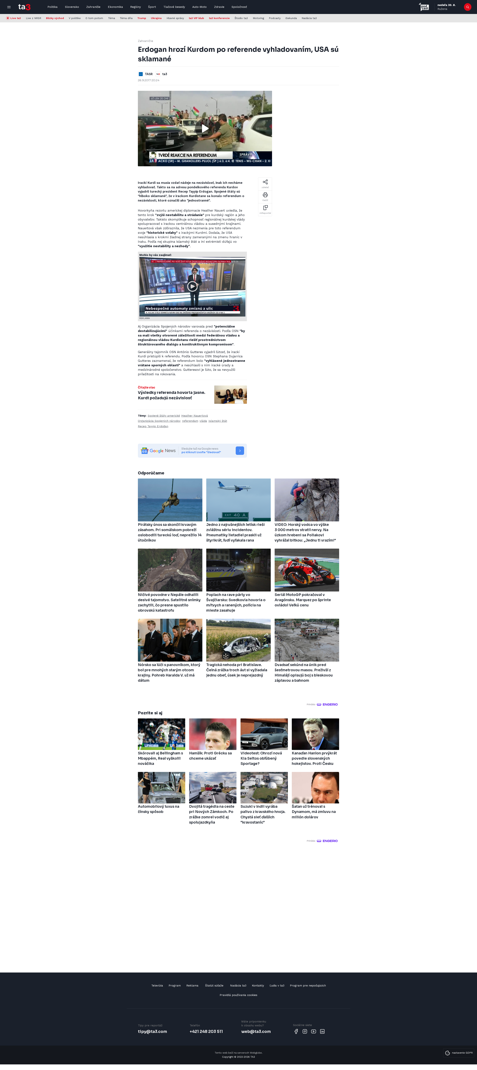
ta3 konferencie (219, 18)
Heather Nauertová (194, 415)
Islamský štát (218, 421)
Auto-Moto (199, 7)
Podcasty (275, 18)
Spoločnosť (239, 7)
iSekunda (291, 18)
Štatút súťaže (214, 985)
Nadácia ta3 (309, 18)
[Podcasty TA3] (424, 7)
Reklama (192, 985)
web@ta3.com (256, 1031)
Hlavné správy (175, 18)
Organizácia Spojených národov (159, 421)
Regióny (135, 7)
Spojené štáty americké (164, 415)
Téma (111, 18)
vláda (203, 421)
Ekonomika (115, 7)
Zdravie (219, 7)
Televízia (157, 985)
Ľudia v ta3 (277, 985)
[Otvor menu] (9, 7)
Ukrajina (156, 18)
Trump (141, 18)
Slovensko (72, 7)
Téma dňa (126, 18)
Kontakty (258, 985)
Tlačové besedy (174, 7)
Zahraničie (93, 7)
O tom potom (94, 18)
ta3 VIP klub (196, 18)
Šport (152, 7)
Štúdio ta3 (241, 18)
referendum (190, 421)
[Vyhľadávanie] (468, 7)
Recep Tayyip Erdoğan (153, 426)
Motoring (258, 18)
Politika (53, 7)
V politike (75, 18)
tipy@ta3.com (152, 1031)
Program (175, 985)
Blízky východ (55, 18)
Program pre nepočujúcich (308, 985)
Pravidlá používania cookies (238, 995)
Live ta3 (15, 18)
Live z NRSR (33, 18)
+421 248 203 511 (206, 1031)
